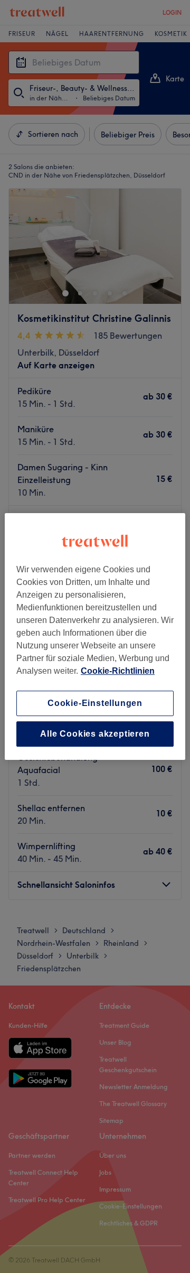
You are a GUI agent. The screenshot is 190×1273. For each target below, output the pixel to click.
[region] (95, 636)
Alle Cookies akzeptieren (94, 733)
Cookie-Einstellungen (95, 703)
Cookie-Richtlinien (118, 670)
